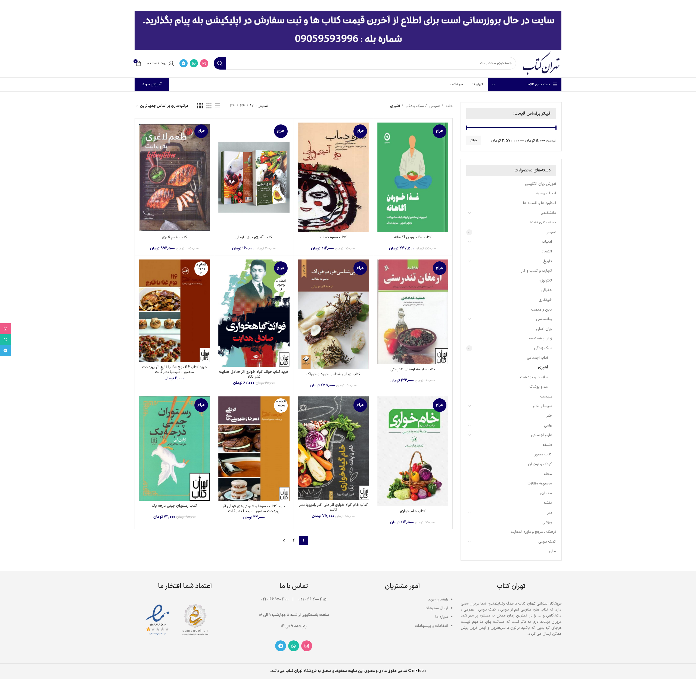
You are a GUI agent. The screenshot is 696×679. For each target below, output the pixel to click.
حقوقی (546, 290)
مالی (552, 551)
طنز (549, 416)
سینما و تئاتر (542, 406)
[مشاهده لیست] (217, 106)
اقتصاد (546, 251)
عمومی (550, 232)
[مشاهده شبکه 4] (200, 106)
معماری (546, 493)
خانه (449, 106)
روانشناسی (544, 319)
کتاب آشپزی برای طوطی (253, 237)
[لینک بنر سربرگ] (356, 5)
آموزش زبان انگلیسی (540, 184)
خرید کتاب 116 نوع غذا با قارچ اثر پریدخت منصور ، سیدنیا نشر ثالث (174, 369)
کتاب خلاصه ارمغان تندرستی (412, 369)
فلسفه (547, 445)
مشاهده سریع (381, 143)
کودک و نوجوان (540, 464)
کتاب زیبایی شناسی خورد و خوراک (333, 374)
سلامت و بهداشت (534, 377)
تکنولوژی (545, 280)
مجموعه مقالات (539, 483)
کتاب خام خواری (412, 511)
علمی (548, 425)
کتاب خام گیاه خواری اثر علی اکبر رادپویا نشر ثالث (333, 507)
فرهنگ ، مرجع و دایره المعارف (533, 532)
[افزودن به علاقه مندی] (381, 156)
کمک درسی (547, 542)
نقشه (548, 503)
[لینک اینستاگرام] (204, 63)
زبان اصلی (544, 329)
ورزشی (547, 522)
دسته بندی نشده (543, 222)
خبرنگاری (545, 300)
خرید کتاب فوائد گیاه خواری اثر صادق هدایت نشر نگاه (254, 374)
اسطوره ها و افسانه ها (539, 203)
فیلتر (473, 140)
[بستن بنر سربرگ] (7, 5)
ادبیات (547, 242)
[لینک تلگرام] (183, 63)
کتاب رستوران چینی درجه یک (174, 506)
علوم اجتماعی (541, 435)
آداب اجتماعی (537, 358)
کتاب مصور (543, 454)
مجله (548, 474)
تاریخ (547, 261)
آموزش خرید (151, 84)
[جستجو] (220, 63)
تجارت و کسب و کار (536, 271)
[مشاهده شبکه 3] (209, 106)
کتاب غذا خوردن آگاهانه (412, 237)
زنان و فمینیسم (540, 338)
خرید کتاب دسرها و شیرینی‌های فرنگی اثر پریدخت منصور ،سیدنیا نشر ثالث (253, 508)
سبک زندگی (543, 348)
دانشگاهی (548, 213)
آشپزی (543, 367)
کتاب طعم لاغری (174, 237)
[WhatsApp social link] (194, 63)
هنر (549, 512)
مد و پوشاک (538, 387)
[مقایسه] (381, 131)
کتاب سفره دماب (333, 237)
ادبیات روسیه (546, 193)
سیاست (546, 396)
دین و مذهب (541, 309)
